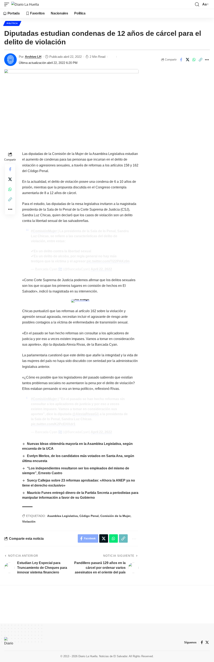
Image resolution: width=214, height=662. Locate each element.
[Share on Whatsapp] (194, 59)
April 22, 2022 (101, 269)
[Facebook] (202, 642)
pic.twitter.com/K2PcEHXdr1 (53, 424)
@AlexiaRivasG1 (85, 414)
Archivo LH (33, 56)
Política (12, 23)
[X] (207, 642)
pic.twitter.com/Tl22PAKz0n (108, 261)
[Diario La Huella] (25, 4)
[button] (7, 4)
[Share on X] (187, 59)
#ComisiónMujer (44, 231)
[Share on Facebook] (181, 59)
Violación (29, 521)
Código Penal (89, 516)
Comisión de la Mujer (115, 516)
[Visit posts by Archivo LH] (10, 59)
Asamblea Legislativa (62, 516)
